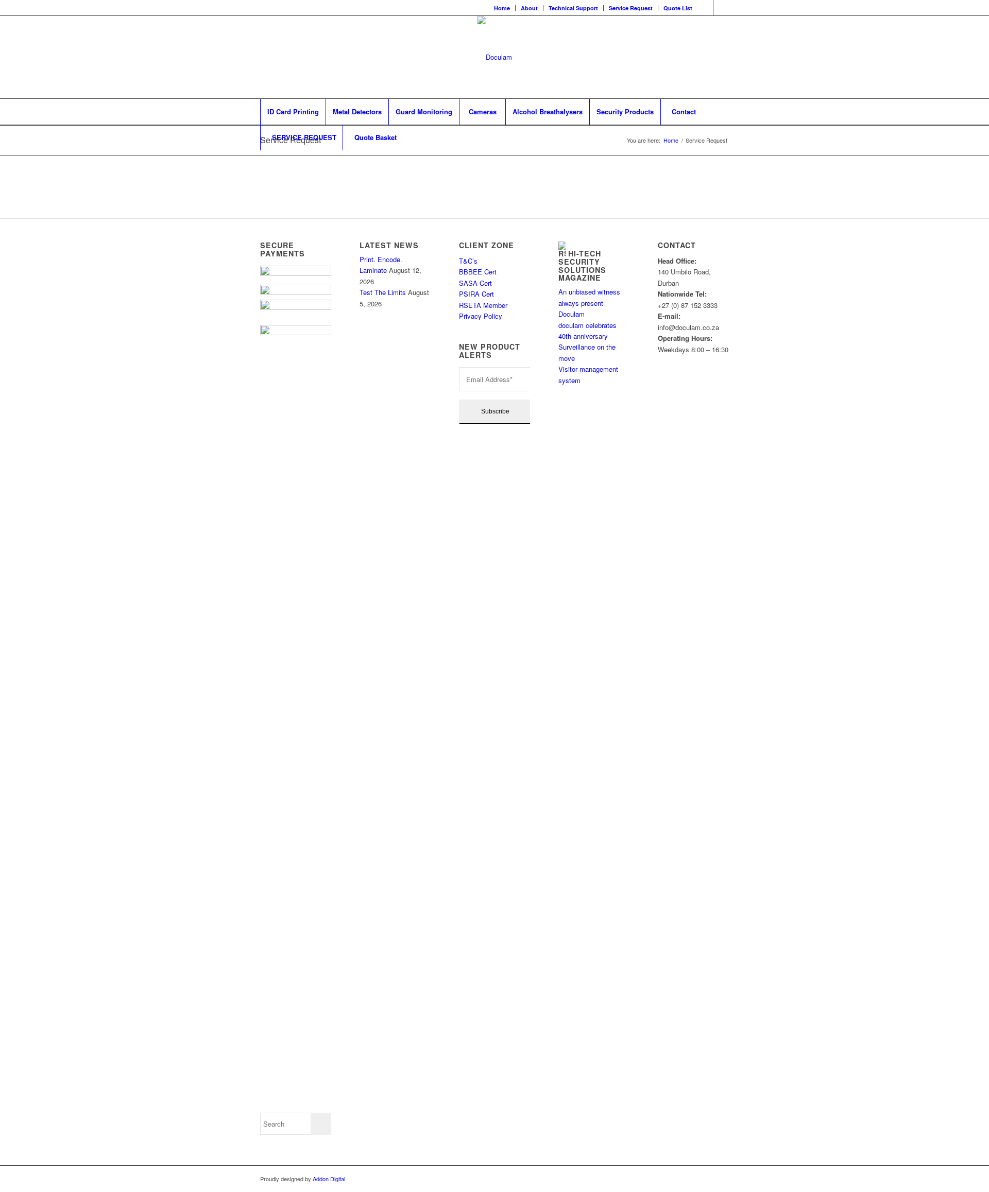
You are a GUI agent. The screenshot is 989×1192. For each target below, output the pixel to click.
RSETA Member (484, 305)
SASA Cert (476, 283)
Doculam (571, 314)
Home (502, 8)
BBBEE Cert (479, 272)
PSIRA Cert (477, 294)
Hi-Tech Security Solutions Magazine (582, 265)
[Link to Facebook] (705, 7)
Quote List (677, 8)
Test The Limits (383, 292)
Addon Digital (328, 1178)
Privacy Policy (480, 316)
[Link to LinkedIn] (721, 7)
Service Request (631, 8)
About (529, 8)
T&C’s (468, 261)
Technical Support (573, 8)
